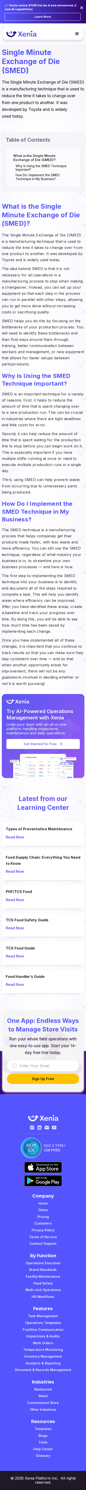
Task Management (43, 1316)
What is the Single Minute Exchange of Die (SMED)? (34, 158)
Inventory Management (43, 1356)
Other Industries (43, 1409)
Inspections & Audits (43, 1336)
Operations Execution (43, 1263)
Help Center (43, 1449)
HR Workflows (43, 1297)
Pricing (43, 1217)
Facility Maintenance (43, 1276)
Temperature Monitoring (43, 1349)
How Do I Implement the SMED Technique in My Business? (38, 177)
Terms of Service (43, 1237)
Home (43, 1203)
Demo (43, 1210)
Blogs (43, 1436)
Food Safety (43, 1283)
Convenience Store (43, 1403)
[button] (75, 34)
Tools (43, 1442)
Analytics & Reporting (43, 1363)
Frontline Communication (43, 1329)
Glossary (43, 1456)
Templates (43, 1429)
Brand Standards (43, 1270)
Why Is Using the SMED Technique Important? (41, 167)
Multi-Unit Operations (43, 1290)
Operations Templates (43, 1323)
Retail (43, 1396)
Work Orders (43, 1343)
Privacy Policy (43, 1230)
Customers (43, 1223)
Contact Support (43, 1243)
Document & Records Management (43, 1370)
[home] (21, 34)
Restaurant (43, 1389)
